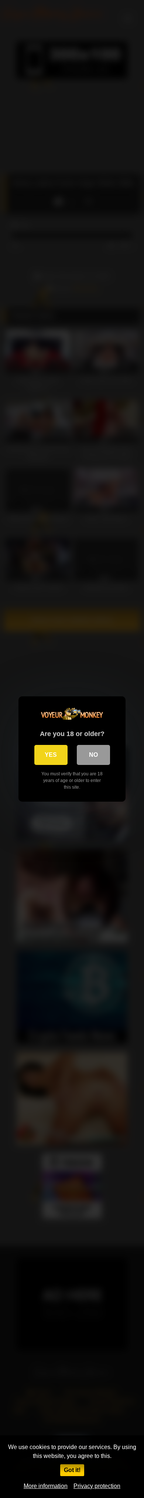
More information (46, 1486)
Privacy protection (96, 1486)
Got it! (72, 1470)
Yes (51, 755)
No (93, 755)
